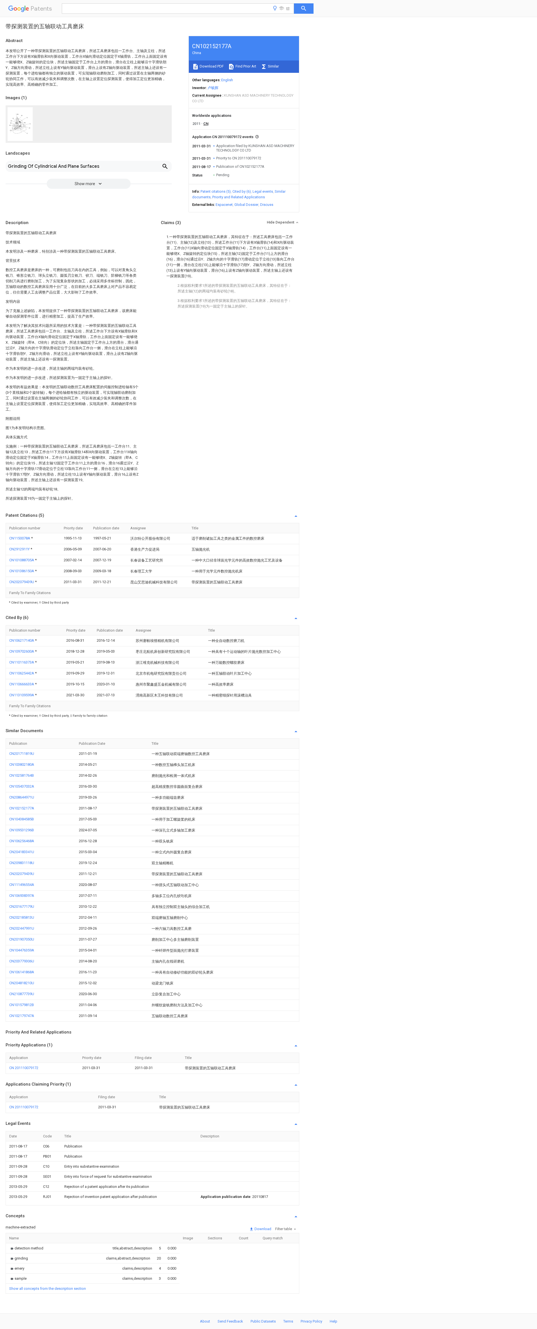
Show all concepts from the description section (47, 1288)
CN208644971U (21, 797)
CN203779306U (21, 961)
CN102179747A (21, 1016)
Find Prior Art (245, 66)
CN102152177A (21, 808)
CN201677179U (21, 906)
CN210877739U (21, 994)
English (227, 80)
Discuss (266, 205)
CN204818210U (21, 983)
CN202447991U (21, 928)
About (205, 1321)
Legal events (263, 191)
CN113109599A (22, 695)
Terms (288, 1321)
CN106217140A (22, 640)
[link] (26, 1248)
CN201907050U (21, 939)
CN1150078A (20, 538)
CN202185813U (21, 917)
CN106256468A (21, 841)
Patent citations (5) (216, 191)
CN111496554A (21, 885)
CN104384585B (21, 819)
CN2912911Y (19, 549)
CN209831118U (21, 863)
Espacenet (224, 205)
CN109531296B (21, 830)
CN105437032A (21, 786)
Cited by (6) (241, 191)
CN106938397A (21, 895)
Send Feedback (230, 1321)
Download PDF (211, 66)
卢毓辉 (213, 88)
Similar (273, 66)
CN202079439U (22, 582)
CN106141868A (21, 972)
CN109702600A (22, 651)
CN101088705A (22, 560)
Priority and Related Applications (238, 197)
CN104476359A (21, 950)
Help (333, 1321)
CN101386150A (22, 571)
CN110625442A (22, 673)
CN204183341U (21, 852)
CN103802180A (21, 764)
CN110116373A (22, 662)
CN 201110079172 (23, 1068)
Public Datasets (263, 1321)
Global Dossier (246, 205)
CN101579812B (21, 1005)
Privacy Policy (311, 1321)
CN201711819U (21, 753)
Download (262, 1229)
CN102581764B (21, 775)
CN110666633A (22, 684)
